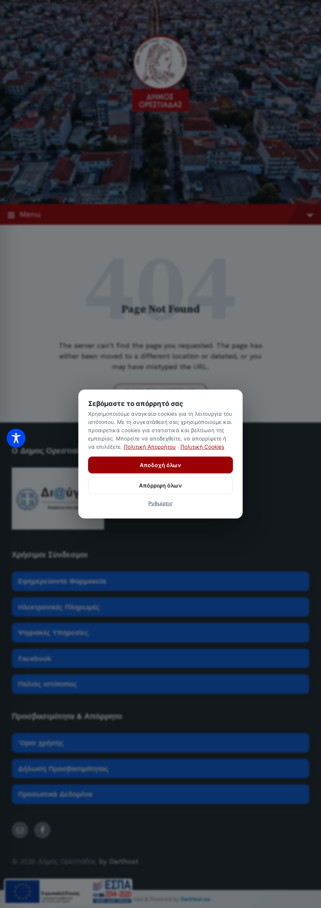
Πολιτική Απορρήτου (150, 447)
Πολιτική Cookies (202, 447)
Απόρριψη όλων (160, 485)
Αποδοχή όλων (160, 465)
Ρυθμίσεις (160, 503)
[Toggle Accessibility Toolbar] (16, 438)
